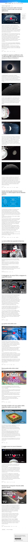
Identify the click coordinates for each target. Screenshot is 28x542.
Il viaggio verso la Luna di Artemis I (12, 446)
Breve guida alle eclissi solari (10, 368)
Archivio (9, 3)
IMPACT (16, 310)
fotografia (17, 187)
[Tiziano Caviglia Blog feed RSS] (14, 3)
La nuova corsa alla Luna (9, 323)
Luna (10, 51)
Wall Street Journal (5, 509)
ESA (12, 51)
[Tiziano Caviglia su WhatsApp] (22, 3)
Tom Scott (3, 266)
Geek (2, 195)
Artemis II (5, 51)
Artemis (8, 51)
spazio (14, 51)
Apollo (6, 442)
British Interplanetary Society (5, 271)
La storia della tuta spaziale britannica (13, 241)
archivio (11, 529)
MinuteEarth (8, 386)
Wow (2, 59)
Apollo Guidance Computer (7, 526)
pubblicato (9, 97)
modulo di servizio (14, 28)
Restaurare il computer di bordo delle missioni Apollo (13, 486)
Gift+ (12, 3)
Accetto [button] (16, 538)
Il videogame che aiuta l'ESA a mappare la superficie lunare (14, 276)
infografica (7, 231)
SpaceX (11, 364)
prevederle (6, 388)
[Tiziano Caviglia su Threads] (19, 3)
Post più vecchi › (3, 529)
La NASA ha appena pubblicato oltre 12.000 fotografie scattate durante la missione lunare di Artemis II (12, 56)
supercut (11, 43)
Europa (13, 227)
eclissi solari (7, 387)
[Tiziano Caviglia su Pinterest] (18, 3)
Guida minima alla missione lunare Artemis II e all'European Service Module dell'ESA (13, 192)
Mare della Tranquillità (10, 431)
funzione (10, 511)
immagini (5, 33)
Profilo (6, 3)
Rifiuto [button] (19, 538)
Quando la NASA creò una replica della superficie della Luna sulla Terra (13, 406)
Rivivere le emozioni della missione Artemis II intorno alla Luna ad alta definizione (12, 9)
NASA (2, 51)
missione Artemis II (5, 75)
